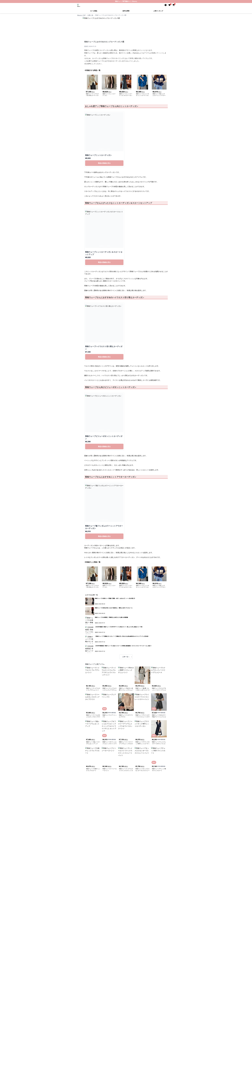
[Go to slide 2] (100, 149)
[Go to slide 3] (101, 149)
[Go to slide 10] (109, 149)
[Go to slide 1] (100, 519)
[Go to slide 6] (106, 519)
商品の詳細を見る (104, 163)
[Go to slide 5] (103, 149)
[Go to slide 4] (102, 149)
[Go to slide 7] (106, 149)
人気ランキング (158, 11)
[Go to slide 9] (108, 149)
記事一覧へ (127, 656)
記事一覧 (90, 15)
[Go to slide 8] (107, 149)
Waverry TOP (81, 15)
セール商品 (93, 11)
